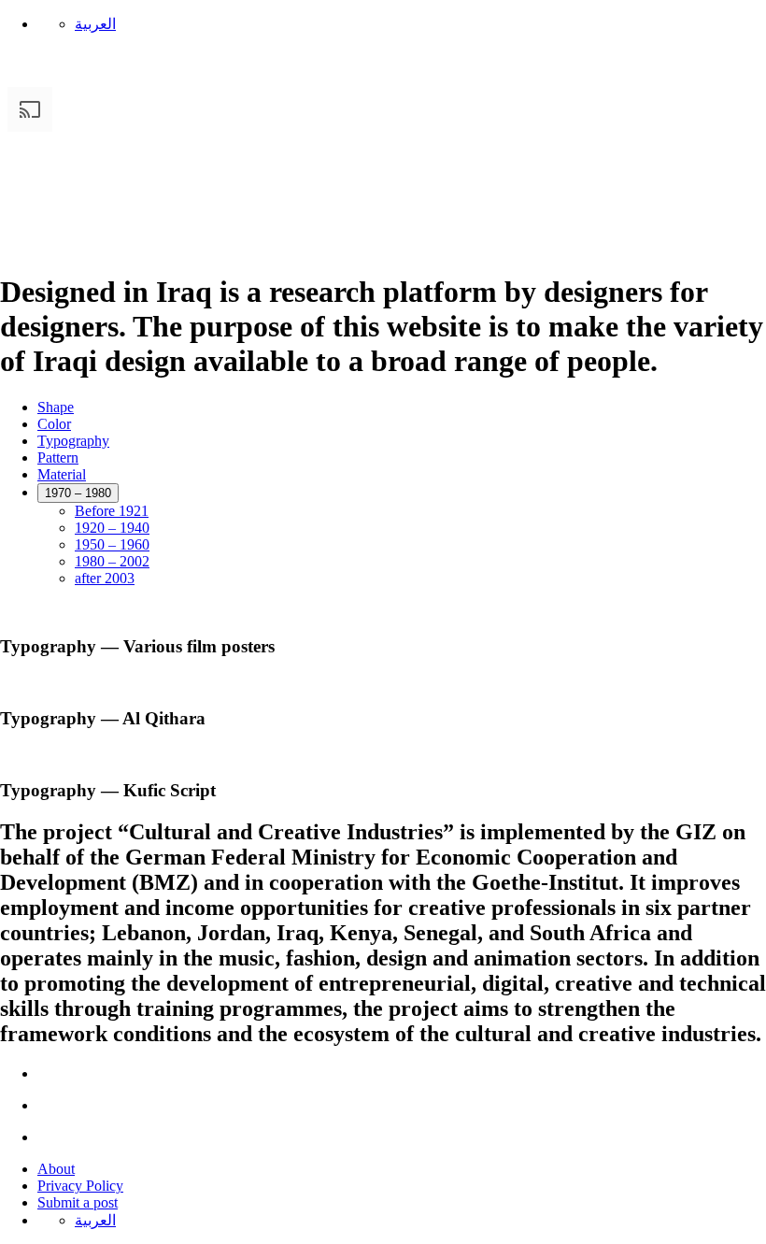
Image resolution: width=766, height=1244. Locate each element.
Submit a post (77, 1202)
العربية (95, 24)
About (56, 1169)
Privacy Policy (80, 1186)
